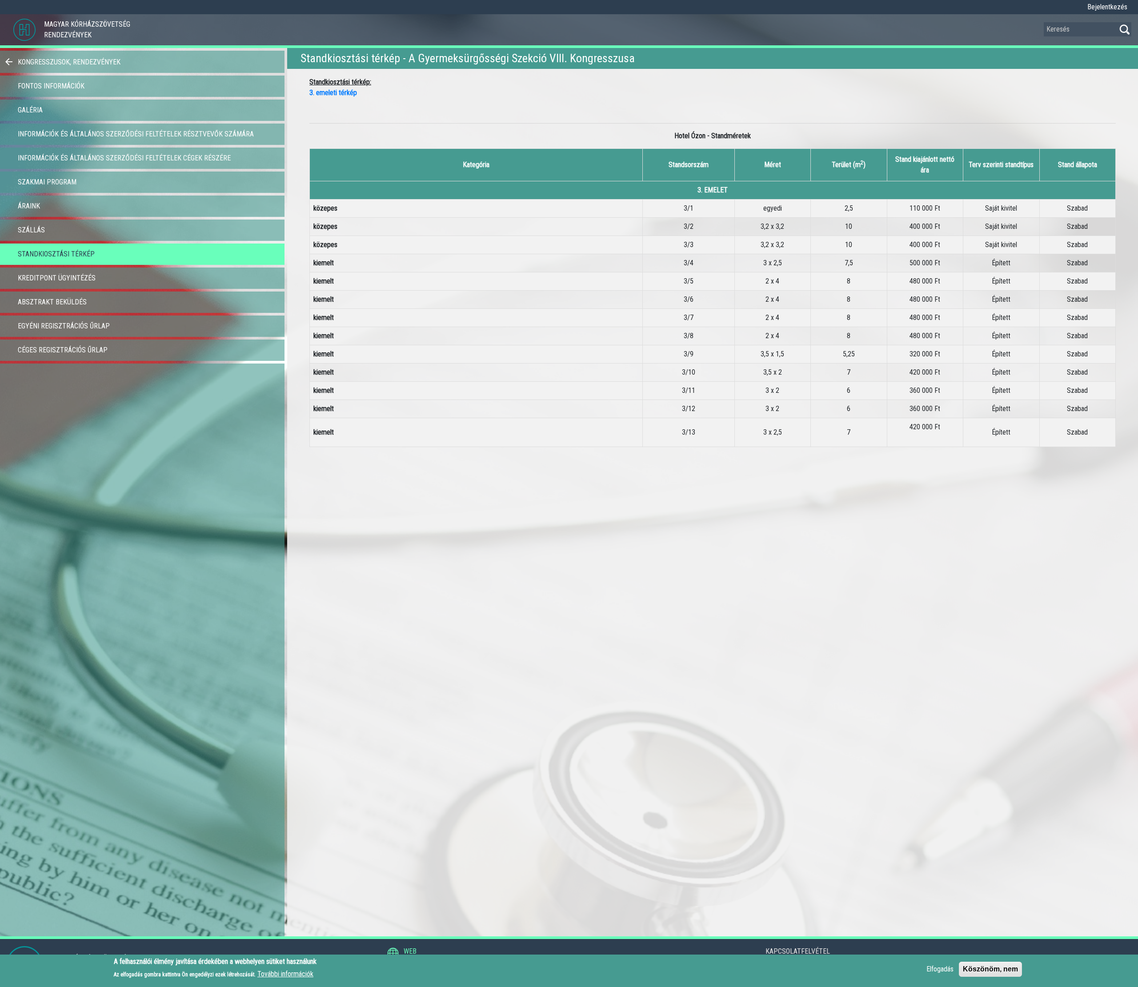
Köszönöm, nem (990, 969)
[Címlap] (24, 30)
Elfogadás (940, 969)
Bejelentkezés (1107, 7)
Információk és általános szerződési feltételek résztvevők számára (136, 134)
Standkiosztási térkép (56, 254)
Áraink (29, 206)
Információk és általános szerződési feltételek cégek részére (124, 158)
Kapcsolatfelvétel (797, 951)
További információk (285, 974)
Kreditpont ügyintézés (57, 278)
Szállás (31, 230)
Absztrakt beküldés (52, 302)
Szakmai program (47, 182)
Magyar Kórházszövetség (87, 24)
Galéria (30, 110)
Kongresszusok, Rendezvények (69, 62)
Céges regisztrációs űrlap (63, 350)
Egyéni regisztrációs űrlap (64, 326)
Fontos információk (51, 86)
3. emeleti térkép (333, 92)
